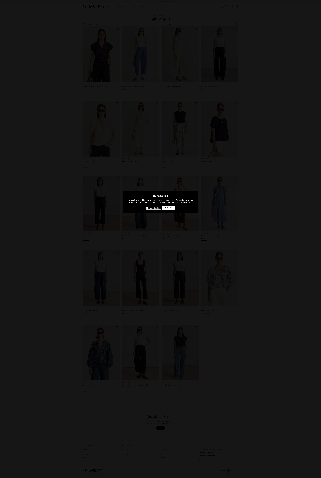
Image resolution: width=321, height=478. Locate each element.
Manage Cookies (153, 208)
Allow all (168, 208)
